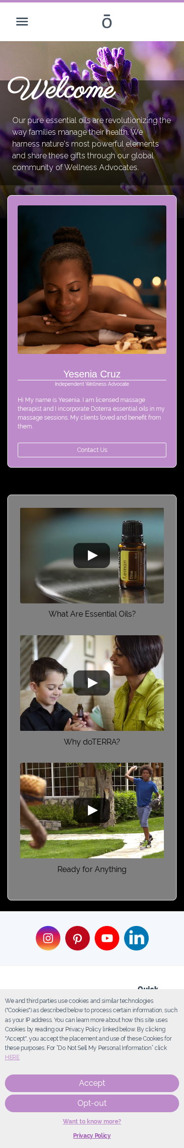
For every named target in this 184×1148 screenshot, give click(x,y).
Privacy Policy (92, 1135)
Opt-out (92, 1103)
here (12, 1057)
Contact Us (92, 450)
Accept (92, 1083)
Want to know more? (92, 1121)
